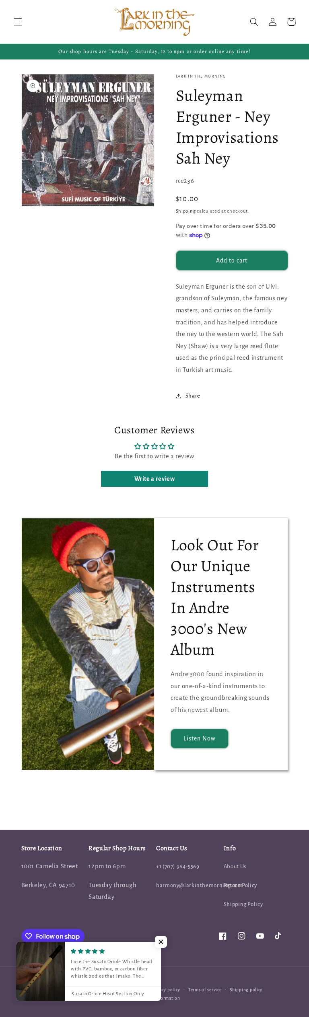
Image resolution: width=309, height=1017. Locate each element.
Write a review (154, 479)
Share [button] (192, 396)
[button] (17, 21)
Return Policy (240, 885)
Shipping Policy (243, 904)
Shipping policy (246, 990)
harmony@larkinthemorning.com (199, 885)
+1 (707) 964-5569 (178, 866)
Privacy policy (165, 990)
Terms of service (205, 990)
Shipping (186, 211)
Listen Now (199, 738)
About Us (235, 866)
